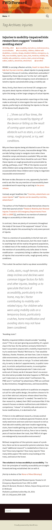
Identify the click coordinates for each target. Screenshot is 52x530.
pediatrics (16, 58)
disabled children (30, 53)
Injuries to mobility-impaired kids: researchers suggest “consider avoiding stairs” (25, 41)
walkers (11, 61)
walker (4, 61)
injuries (20, 55)
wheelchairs (27, 61)
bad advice (32, 48)
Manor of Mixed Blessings (31, 474)
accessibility (22, 48)
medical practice (43, 48)
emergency (41, 53)
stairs (29, 58)
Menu (4, 16)
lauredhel (39, 61)
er (47, 53)
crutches (14, 53)
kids (29, 55)
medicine (35, 55)
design (20, 53)
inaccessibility (11, 55)
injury (25, 55)
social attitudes (8, 50)
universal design (38, 58)
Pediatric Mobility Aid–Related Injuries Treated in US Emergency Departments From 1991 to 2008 (25, 211)
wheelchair (18, 61)
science (23, 58)
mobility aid (44, 55)
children (31, 50)
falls (3, 55)
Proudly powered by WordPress (26, 525)
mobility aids (7, 58)
